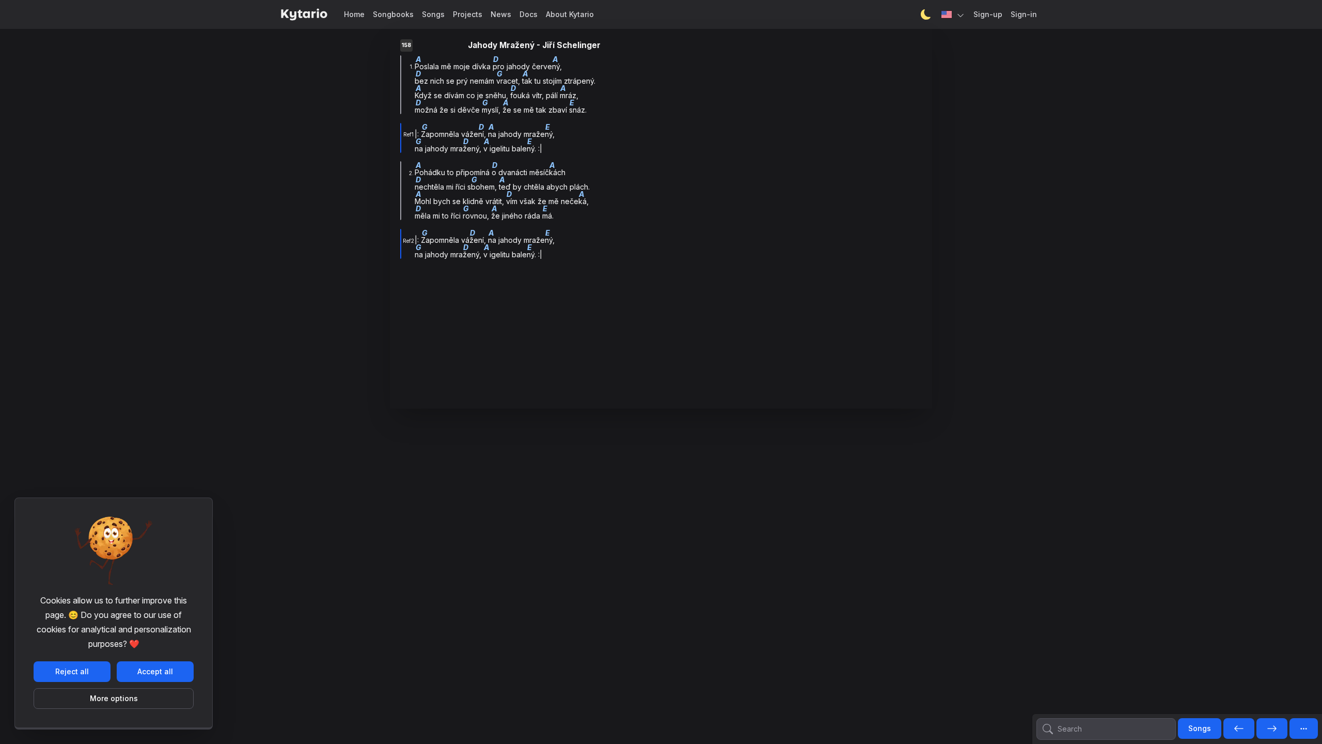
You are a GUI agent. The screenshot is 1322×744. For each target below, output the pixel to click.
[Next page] (1271, 729)
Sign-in (1024, 14)
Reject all (72, 671)
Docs (529, 14)
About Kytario (570, 14)
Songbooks (393, 14)
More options (114, 698)
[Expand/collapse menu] (1303, 728)
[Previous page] (1238, 729)
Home (354, 14)
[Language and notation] (953, 14)
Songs (433, 14)
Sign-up (987, 14)
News (501, 14)
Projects (467, 14)
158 (406, 45)
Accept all (155, 671)
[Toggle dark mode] (926, 14)
